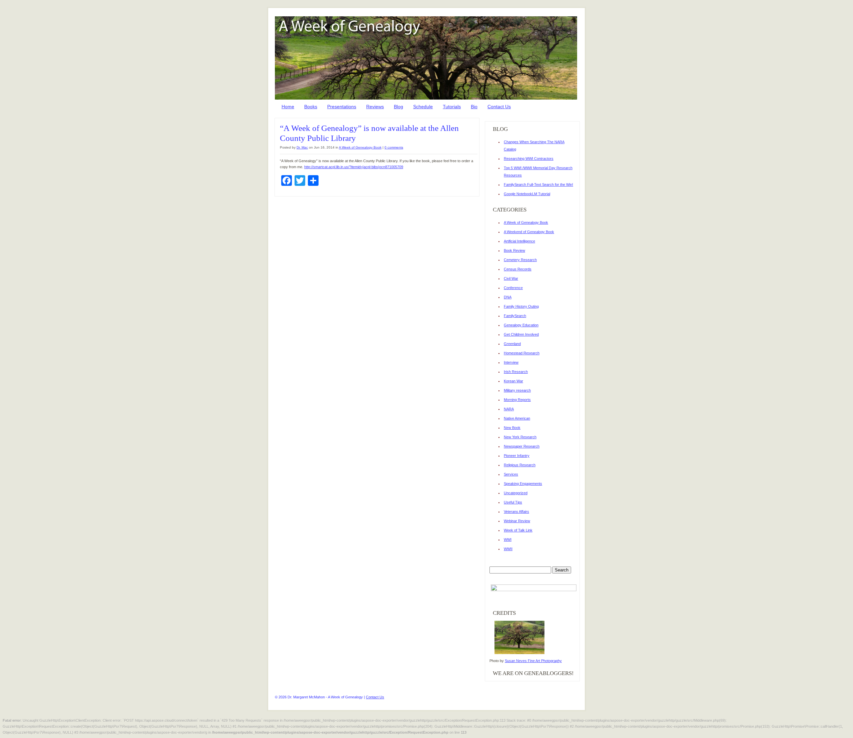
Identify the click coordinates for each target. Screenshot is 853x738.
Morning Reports (517, 400)
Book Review (514, 250)
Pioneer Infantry (516, 456)
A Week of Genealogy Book (360, 147)
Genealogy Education (521, 325)
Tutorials (452, 106)
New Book (512, 428)
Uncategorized (515, 493)
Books (310, 106)
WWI (507, 540)
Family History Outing (521, 306)
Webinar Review (517, 521)
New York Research (520, 437)
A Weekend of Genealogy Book (529, 232)
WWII (508, 549)
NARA (509, 409)
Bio (474, 106)
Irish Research (516, 372)
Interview (511, 362)
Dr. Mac (302, 147)
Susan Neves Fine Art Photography (533, 661)
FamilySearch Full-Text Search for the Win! (538, 184)
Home (288, 106)
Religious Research (519, 465)
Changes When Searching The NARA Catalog (534, 145)
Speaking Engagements (523, 484)
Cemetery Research (520, 260)
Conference (513, 288)
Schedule (423, 106)
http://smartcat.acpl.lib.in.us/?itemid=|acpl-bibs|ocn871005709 (353, 167)
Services (511, 474)
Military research (517, 390)
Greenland (512, 344)
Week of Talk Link (518, 530)
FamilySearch (515, 316)
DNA (507, 297)
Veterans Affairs (516, 512)
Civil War (511, 278)
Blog (398, 106)
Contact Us (499, 106)
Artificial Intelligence (519, 241)
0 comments (394, 147)
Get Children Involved (521, 334)
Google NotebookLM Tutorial (527, 194)
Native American (517, 418)
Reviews (375, 106)
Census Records (517, 269)
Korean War (513, 381)
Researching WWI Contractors (528, 159)
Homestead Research (521, 353)
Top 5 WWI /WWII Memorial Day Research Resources (538, 171)
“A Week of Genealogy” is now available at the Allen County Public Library (369, 133)
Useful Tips (513, 502)
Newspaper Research (521, 446)
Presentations (341, 106)
